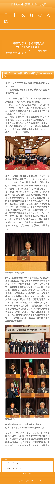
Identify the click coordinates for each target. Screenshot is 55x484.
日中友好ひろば (27, 37)
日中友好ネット (13, 463)
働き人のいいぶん (14, 468)
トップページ (27, 474)
